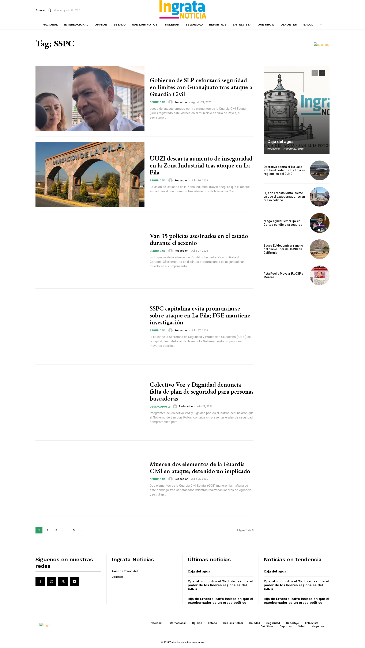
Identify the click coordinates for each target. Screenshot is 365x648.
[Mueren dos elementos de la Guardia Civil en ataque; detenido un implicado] (89, 478)
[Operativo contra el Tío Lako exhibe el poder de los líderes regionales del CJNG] (320, 170)
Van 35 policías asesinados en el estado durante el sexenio (199, 239)
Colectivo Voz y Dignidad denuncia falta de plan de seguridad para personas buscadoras (201, 391)
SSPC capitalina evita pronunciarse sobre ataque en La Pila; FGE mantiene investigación (200, 315)
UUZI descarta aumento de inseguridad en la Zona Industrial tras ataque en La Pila (201, 165)
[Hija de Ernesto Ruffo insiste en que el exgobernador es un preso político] (320, 197)
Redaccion (181, 102)
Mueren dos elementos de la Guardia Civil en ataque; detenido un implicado (200, 467)
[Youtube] (74, 581)
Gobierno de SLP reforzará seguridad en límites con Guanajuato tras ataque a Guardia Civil (201, 87)
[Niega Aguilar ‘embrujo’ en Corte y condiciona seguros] (320, 223)
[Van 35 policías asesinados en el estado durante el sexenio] (89, 250)
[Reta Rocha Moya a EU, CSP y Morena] (320, 275)
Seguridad (157, 102)
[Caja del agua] (297, 110)
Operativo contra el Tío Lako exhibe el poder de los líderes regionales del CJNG (284, 170)
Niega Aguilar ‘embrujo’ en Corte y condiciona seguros (283, 222)
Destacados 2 (160, 406)
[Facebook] (40, 581)
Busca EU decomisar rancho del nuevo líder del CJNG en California (283, 249)
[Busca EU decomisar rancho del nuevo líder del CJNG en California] (320, 249)
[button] (44, 10)
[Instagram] (51, 581)
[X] (63, 581)
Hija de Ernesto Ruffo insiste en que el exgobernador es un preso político (284, 196)
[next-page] (82, 530)
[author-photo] (171, 102)
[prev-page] (315, 73)
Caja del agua (280, 141)
